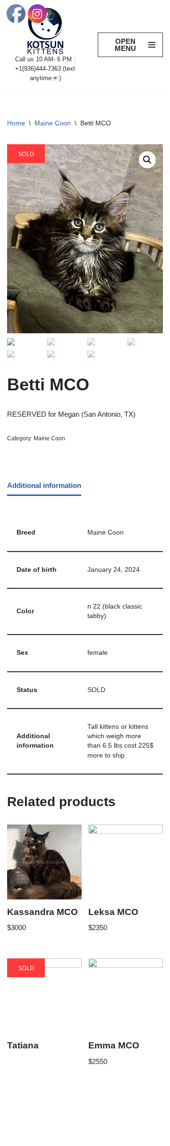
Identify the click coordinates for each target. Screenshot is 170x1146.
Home (16, 123)
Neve (15, 1136)
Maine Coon (52, 123)
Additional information (44, 485)
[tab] (44, 486)
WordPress (85, 1136)
